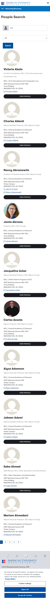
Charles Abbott (12, 141)
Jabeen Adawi (12, 437)
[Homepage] (25, 561)
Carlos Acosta (11, 339)
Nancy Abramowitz (13, 192)
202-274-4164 (11, 189)
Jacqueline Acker (13, 290)
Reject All (25, 589)
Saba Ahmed (11, 486)
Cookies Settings (25, 583)
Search (8, 46)
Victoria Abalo (11, 92)
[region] (25, 584)
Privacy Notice (10, 579)
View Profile (25, 96)
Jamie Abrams (12, 241)
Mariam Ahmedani (13, 535)
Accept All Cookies (25, 595)
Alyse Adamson (12, 388)
